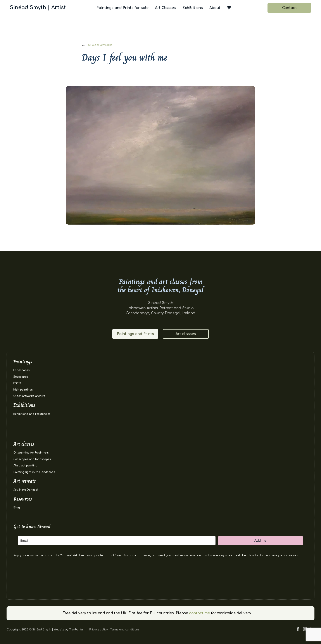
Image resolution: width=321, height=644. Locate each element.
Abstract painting (25, 465)
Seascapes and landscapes (32, 459)
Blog (17, 507)
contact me (199, 613)
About (214, 8)
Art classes (186, 334)
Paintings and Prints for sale (122, 8)
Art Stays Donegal (26, 489)
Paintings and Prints (135, 334)
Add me (260, 540)
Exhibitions (192, 8)
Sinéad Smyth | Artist (38, 7)
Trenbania (76, 629)
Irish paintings (23, 389)
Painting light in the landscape (34, 472)
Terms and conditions (125, 629)
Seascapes (20, 376)
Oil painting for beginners (31, 452)
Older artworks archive (29, 396)
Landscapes (21, 370)
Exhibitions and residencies (31, 413)
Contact (289, 8)
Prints (17, 383)
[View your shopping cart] (229, 8)
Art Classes (165, 8)
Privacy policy (98, 629)
